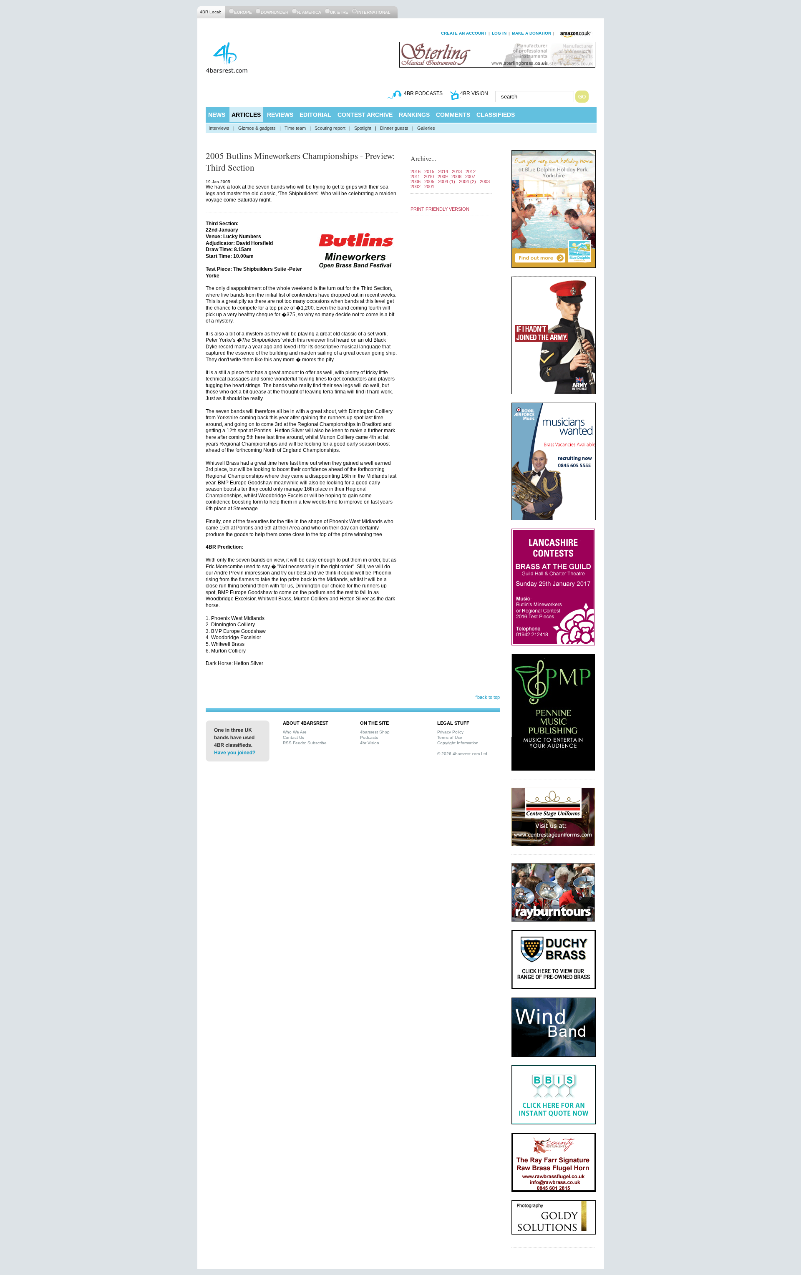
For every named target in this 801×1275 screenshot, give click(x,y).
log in (499, 33)
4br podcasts (423, 93)
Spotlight (362, 128)
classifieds (495, 114)
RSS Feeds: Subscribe (305, 743)
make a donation (531, 33)
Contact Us (293, 737)
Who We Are (295, 732)
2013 (457, 171)
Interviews (219, 128)
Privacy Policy (450, 732)
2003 (485, 181)
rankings (414, 114)
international (373, 12)
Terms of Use (449, 737)
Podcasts (369, 737)
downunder (274, 12)
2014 (443, 171)
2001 (429, 186)
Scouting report (330, 128)
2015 (429, 171)
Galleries (426, 128)
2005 (429, 181)
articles (246, 114)
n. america (309, 12)
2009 (443, 176)
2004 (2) (467, 181)
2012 (471, 171)
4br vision (474, 93)
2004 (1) (446, 181)
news (216, 114)
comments (453, 114)
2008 (456, 176)
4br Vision (369, 743)
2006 (416, 181)
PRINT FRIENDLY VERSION (440, 209)
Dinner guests (394, 128)
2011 (415, 176)
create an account (463, 33)
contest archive (365, 114)
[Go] (582, 97)
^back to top (487, 697)
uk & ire (339, 12)
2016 (416, 171)
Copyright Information (458, 743)
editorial (315, 114)
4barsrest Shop (375, 732)
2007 (470, 176)
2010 (429, 176)
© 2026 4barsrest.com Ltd (462, 753)
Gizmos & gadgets (257, 128)
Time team (295, 128)
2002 (416, 186)
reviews (280, 114)
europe (243, 12)
